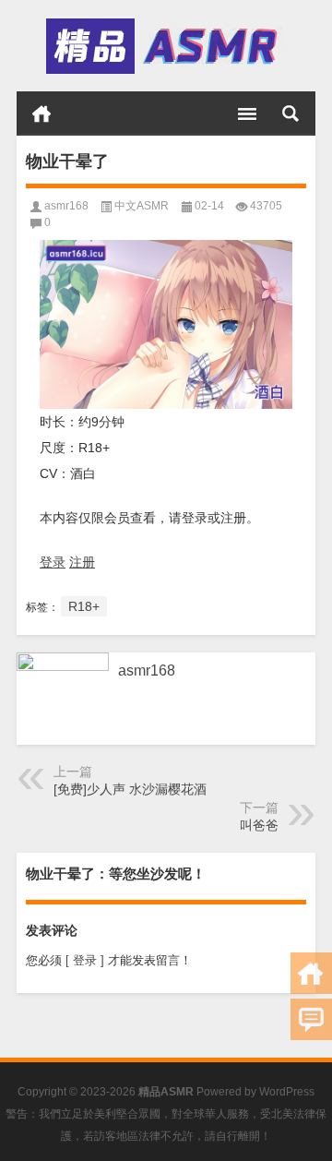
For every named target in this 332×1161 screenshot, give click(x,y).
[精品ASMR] (164, 46)
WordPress (286, 1091)
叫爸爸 (259, 825)
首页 (41, 113)
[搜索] (290, 113)
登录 (52, 562)
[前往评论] (311, 1019)
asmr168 (66, 205)
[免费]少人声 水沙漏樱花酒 (130, 789)
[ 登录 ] (85, 960)
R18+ (84, 606)
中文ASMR (141, 205)
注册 (82, 562)
